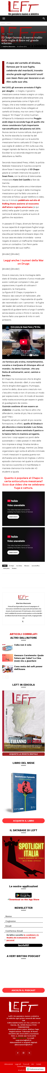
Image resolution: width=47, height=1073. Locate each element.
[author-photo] (23, 600)
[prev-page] (3, 677)
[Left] (23, 8)
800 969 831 (21, 1038)
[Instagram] (23, 1053)
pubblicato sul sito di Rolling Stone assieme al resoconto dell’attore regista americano (21, 203)
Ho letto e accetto (23, 937)
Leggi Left (18, 1064)
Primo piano (10, 34)
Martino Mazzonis (9, 46)
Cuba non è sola (22, 644)
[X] (12, 55)
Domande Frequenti (23, 1066)
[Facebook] (5, 55)
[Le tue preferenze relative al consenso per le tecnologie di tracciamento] (35, 1069)
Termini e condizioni (23, 1047)
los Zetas (19, 565)
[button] (3, 18)
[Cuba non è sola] (7, 647)
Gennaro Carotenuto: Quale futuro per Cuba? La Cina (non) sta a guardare (29, 658)
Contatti (38, 1064)
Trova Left (26, 1064)
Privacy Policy (24, 1049)
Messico (26, 565)
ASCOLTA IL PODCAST (23, 990)
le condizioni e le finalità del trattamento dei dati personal (23, 937)
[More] (27, 55)
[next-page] (7, 677)
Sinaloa (14, 568)
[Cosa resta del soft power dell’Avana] (7, 669)
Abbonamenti (8, 1064)
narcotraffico (36, 565)
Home (3, 23)
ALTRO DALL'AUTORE (23, 637)
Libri (32, 1064)
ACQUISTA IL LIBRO (23, 820)
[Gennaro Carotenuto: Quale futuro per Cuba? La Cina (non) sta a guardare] (7, 658)
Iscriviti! (23, 945)
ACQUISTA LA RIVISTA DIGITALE (23, 754)
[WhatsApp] (20, 55)
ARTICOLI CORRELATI (23, 634)
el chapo (11, 565)
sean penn (6, 568)
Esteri (8, 23)
